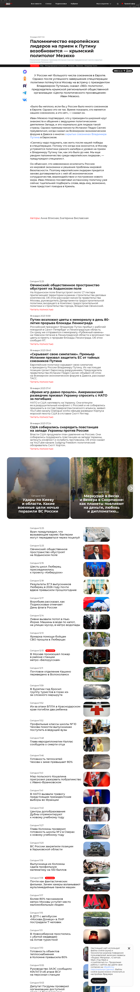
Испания (71, 66)
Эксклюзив (35, 66)
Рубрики (74, 4)
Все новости (36, 4)
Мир (41, 66)
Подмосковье (61, 4)
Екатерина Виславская (74, 218)
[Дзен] (123, 71)
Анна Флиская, (50, 218)
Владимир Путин (91, 66)
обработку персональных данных (102, 968)
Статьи (48, 4)
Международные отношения (56, 66)
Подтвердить (99, 981)
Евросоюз (79, 66)
